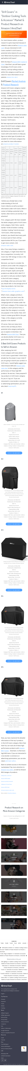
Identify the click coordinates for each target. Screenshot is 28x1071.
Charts (2, 1003)
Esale (2, 1058)
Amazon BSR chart (5, 787)
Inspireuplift (12, 386)
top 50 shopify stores (8, 289)
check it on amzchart (14, 453)
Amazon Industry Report (6, 1048)
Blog (2, 1042)
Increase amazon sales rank (7, 790)
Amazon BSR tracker (5, 778)
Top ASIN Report (4, 1044)
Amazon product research (7, 781)
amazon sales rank (7, 245)
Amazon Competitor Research (8, 1032)
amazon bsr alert (12, 77)
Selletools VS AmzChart (6, 784)
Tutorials (3, 1040)
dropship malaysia (12, 793)
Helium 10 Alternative (6, 1028)
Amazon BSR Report (5, 1046)
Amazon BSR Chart (13, 334)
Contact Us (3, 1024)
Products (3, 999)
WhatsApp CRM (4, 1053)
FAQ (2, 1026)
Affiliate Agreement (5, 1015)
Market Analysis (19, 81)
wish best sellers (10, 761)
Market (2, 1005)
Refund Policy (4, 1017)
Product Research (11, 84)
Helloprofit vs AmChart (6, 775)
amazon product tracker (11, 144)
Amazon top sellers (7, 770)
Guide (2, 1037)
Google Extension (5, 1030)
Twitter (2, 943)
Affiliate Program (5, 1013)
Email (15, 943)
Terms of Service (5, 1021)
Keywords (3, 1001)
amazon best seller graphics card (13, 291)
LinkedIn (24, 943)
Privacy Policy (4, 1019)
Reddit (6, 943)
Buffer (19, 943)
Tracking (3, 1008)
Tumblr (11, 943)
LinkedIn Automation (5, 1055)
